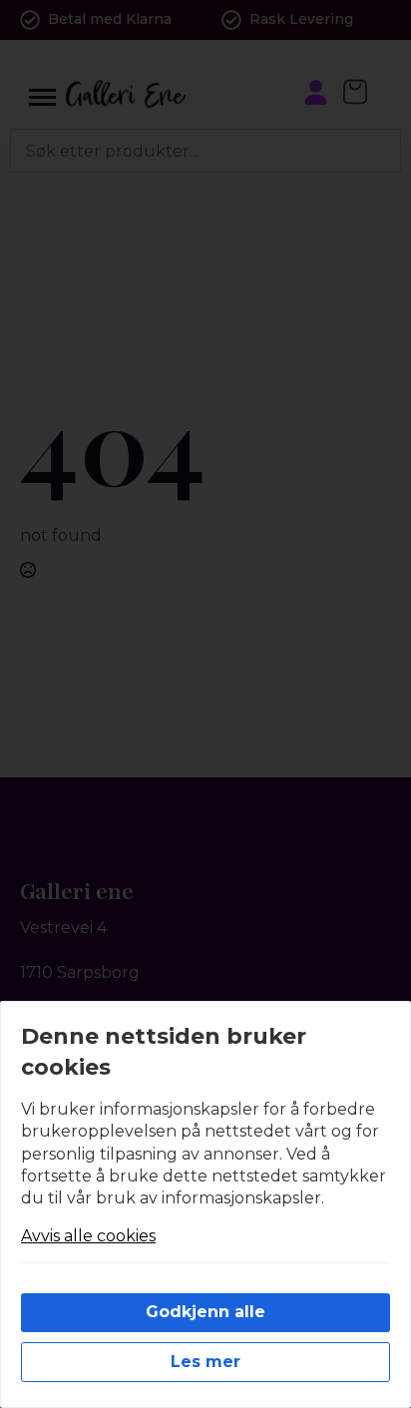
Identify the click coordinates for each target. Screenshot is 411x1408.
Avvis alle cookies (88, 1235)
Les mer (205, 1361)
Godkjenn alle (205, 1311)
